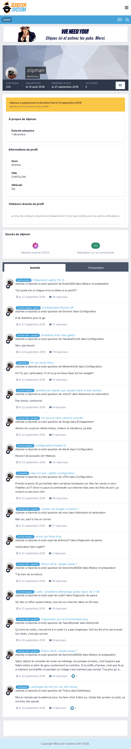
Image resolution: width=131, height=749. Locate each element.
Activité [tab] (35, 267)
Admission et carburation (94, 394)
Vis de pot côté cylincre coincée (62, 418)
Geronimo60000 (72, 567)
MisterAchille (70, 366)
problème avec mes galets (58, 335)
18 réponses (59, 581)
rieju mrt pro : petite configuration (52, 473)
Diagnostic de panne (89, 540)
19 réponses (59, 608)
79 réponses (60, 352)
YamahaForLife (71, 339)
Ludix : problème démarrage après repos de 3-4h (67, 591)
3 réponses (58, 553)
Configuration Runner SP (58, 307)
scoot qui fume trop (48, 536)
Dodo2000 (68, 283)
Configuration (88, 311)
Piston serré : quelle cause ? (59, 564)
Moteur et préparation (95, 283)
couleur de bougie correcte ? (59, 509)
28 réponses (60, 296)
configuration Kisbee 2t (51, 445)
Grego (66, 421)
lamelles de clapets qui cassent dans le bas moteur (68, 390)
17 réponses (59, 324)
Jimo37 (66, 394)
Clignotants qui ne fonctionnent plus (64, 619)
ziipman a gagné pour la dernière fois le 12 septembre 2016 (45, 102)
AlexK (65, 449)
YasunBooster (70, 622)
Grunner (67, 311)
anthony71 (64, 540)
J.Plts (65, 476)
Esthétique (83, 690)
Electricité (92, 622)
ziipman (20, 283)
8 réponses (59, 407)
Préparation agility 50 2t (48, 280)
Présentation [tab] (96, 267)
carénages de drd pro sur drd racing (53, 686)
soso (65, 512)
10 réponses (59, 379)
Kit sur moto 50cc (42, 362)
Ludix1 (62, 595)
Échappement (85, 421)
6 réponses (59, 434)
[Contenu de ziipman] (120, 85)
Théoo (66, 690)
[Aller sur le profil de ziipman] (9, 282)
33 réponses (60, 462)
